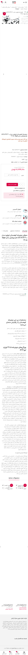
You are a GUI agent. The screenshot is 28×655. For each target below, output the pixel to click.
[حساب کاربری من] (5, 2)
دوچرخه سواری (24, 9)
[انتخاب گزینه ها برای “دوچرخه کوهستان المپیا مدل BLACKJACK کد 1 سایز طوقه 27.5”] (3, 485)
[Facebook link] (20, 162)
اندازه (22, 175)
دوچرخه (17, 9)
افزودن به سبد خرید (12, 184)
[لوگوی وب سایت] (14, 2)
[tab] (24, 231)
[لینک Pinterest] (16, 162)
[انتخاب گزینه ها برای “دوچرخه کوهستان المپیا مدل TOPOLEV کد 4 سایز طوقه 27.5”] (16, 485)
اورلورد (23, 159)
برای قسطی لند (13, 648)
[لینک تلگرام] (12, 162)
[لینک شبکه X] (18, 162)
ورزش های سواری (6, 7)
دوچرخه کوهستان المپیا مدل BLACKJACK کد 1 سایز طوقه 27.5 (7, 606)
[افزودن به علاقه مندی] (16, 488)
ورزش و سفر (20, 7)
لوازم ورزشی (14, 7)
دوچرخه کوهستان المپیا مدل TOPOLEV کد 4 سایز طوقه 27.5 (21, 606)
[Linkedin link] (14, 162)
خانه (26, 7)
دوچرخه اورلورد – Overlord (17, 156)
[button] (26, 13)
